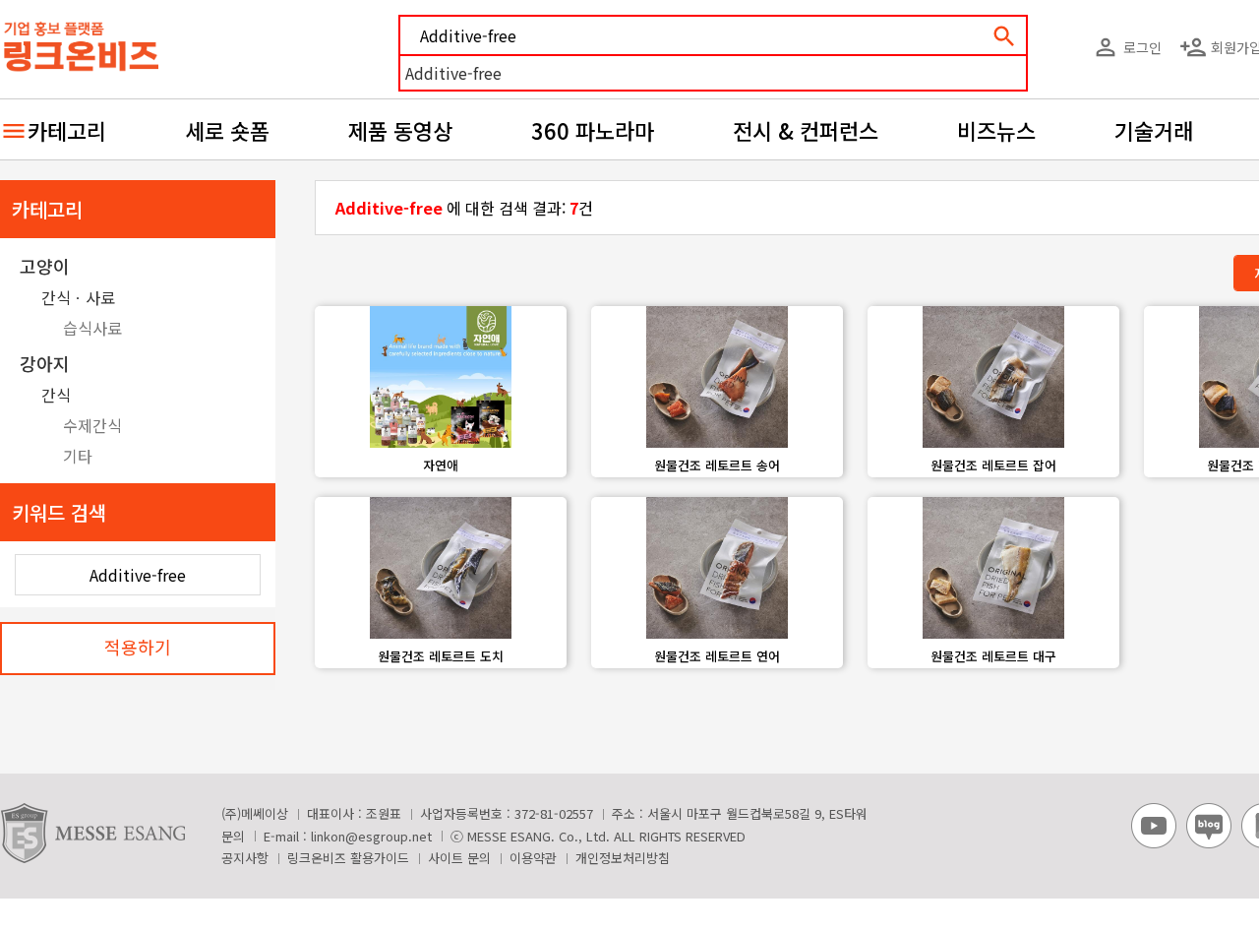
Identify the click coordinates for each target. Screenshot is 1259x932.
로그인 (1127, 47)
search (1004, 36)
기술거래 (1153, 130)
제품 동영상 (400, 130)
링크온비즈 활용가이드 (348, 857)
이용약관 (533, 857)
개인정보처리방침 (622, 857)
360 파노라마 (592, 130)
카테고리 (67, 130)
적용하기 (137, 646)
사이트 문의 (459, 857)
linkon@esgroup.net (371, 836)
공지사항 (245, 857)
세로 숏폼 (227, 130)
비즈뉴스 (996, 130)
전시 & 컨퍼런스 (805, 130)
